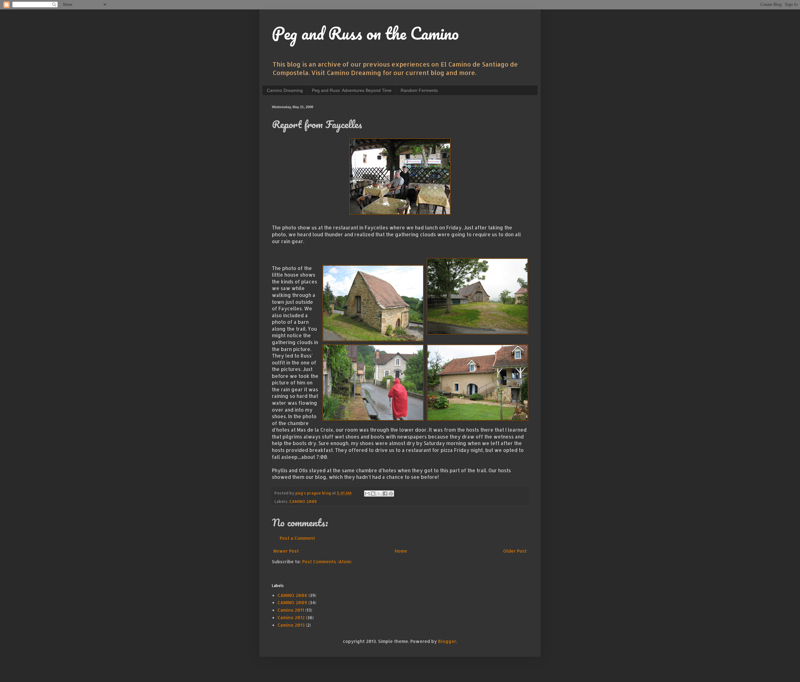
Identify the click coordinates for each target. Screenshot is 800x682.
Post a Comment (297, 538)
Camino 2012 (291, 617)
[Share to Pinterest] (391, 493)
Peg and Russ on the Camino (365, 33)
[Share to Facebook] (385, 493)
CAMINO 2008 (303, 501)
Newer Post (286, 551)
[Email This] (367, 493)
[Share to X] (379, 493)
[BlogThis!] (373, 493)
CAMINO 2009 (292, 602)
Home (401, 551)
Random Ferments (419, 90)
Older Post (515, 551)
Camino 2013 (291, 625)
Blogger (447, 641)
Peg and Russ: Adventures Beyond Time (352, 90)
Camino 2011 (291, 610)
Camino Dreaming (285, 90)
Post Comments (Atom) (327, 561)
